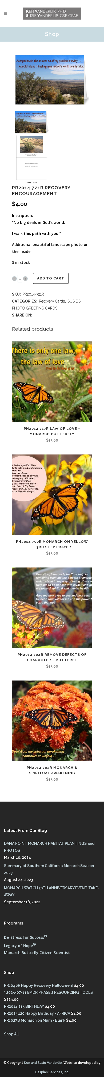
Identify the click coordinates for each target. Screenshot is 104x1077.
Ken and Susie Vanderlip (43, 1063)
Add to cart (50, 278)
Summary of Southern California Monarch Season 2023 (49, 869)
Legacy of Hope (20, 945)
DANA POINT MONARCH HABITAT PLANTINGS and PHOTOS (49, 847)
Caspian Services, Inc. (52, 1072)
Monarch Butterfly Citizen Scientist (37, 952)
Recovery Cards (52, 301)
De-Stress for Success (25, 937)
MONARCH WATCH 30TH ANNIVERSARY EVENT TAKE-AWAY (51, 891)
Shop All (11, 1034)
